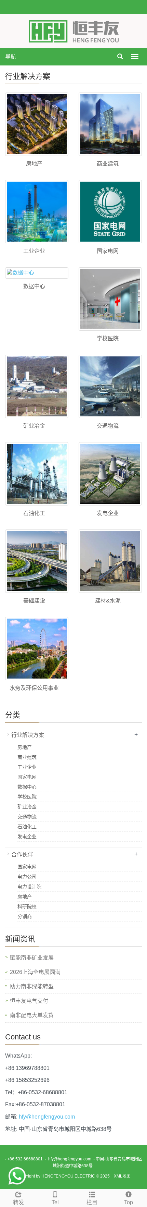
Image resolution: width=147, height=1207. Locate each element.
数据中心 (34, 286)
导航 (10, 57)
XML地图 (122, 1176)
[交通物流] (110, 386)
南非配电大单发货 (32, 1015)
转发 (18, 1202)
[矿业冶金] (36, 386)
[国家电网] (110, 211)
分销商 (24, 916)
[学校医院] (110, 299)
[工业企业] (36, 211)
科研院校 (27, 906)
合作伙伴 (22, 854)
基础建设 (34, 601)
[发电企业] (110, 473)
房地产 (34, 164)
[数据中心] (36, 273)
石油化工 (34, 513)
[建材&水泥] (110, 561)
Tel (55, 1202)
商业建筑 (108, 164)
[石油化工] (36, 473)
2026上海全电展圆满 (35, 972)
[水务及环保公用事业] (36, 648)
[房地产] (36, 124)
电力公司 (27, 876)
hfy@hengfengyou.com (47, 1117)
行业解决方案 (27, 735)
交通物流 (108, 426)
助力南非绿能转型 (32, 986)
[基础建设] (36, 561)
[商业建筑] (110, 124)
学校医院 (108, 338)
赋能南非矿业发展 (32, 958)
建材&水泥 (108, 601)
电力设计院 (29, 886)
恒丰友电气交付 (29, 1001)
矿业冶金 (34, 426)
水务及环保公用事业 (34, 688)
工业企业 (34, 251)
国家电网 (108, 251)
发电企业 (108, 513)
